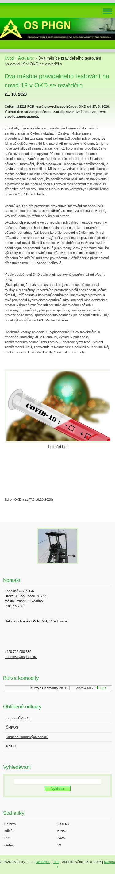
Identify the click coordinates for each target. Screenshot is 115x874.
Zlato (78, 688)
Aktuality (26, 58)
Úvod (9, 58)
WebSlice (43, 862)
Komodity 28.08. (55, 688)
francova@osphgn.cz (21, 657)
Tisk (56, 862)
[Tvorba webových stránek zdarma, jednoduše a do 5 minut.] (32, 862)
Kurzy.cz (35, 688)
